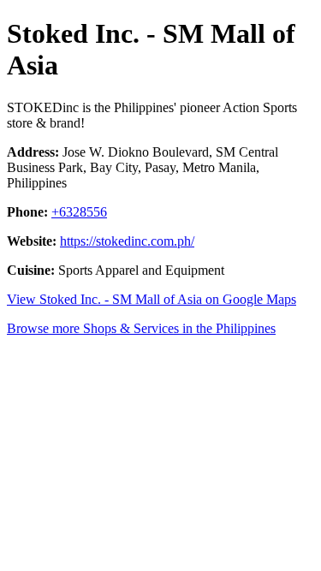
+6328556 (79, 212)
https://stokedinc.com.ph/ (127, 241)
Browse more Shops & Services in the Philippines (141, 328)
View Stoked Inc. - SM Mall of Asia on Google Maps (151, 299)
